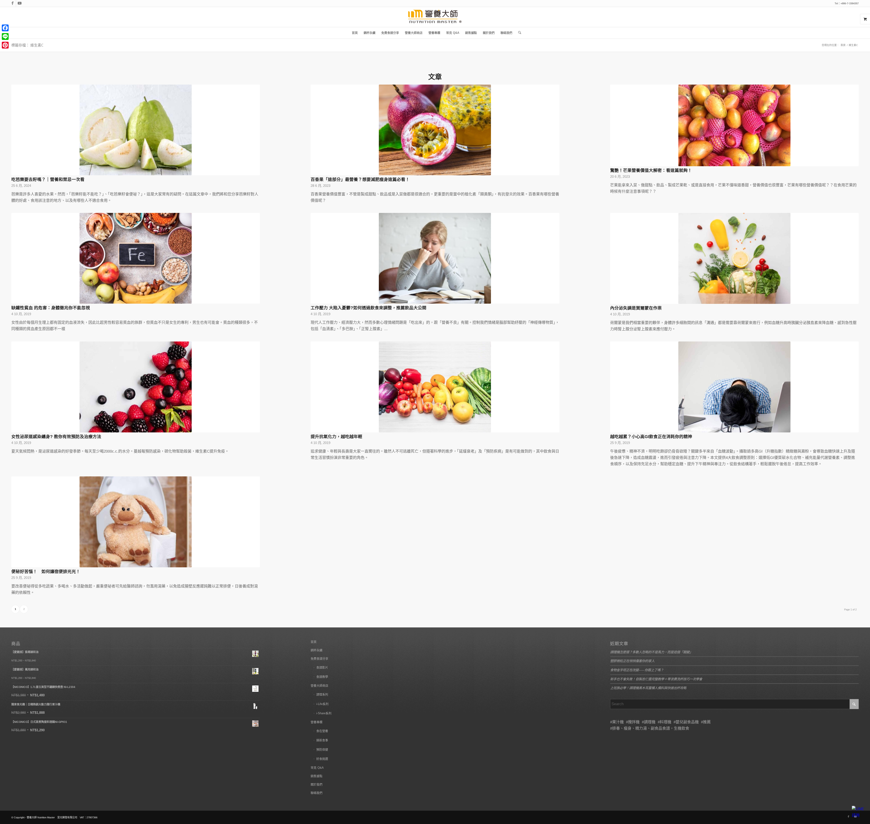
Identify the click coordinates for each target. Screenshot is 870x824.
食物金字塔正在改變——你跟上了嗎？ (637, 670)
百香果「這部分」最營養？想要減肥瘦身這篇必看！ (360, 179)
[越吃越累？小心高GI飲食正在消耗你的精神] (734, 386)
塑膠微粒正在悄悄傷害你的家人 (632, 661)
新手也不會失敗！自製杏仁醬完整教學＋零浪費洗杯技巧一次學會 (656, 679)
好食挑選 (322, 759)
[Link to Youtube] (19, 3)
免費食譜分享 (319, 658)
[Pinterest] (5, 45)
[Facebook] (5, 28)
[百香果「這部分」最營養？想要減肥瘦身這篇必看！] (435, 130)
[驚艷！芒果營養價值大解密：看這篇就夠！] (734, 125)
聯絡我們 (316, 793)
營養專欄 (316, 722)
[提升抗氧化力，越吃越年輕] (435, 386)
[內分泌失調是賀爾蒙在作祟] (734, 258)
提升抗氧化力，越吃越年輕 (336, 436)
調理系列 (322, 694)
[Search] (518, 33)
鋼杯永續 (316, 650)
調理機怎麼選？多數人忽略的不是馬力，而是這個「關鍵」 (651, 652)
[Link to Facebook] (12, 3)
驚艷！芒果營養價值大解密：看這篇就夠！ (651, 170)
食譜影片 (322, 667)
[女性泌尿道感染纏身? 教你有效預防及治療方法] (135, 386)
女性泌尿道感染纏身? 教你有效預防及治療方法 (56, 436)
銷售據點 (316, 776)
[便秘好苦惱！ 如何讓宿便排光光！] (135, 521)
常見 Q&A (317, 767)
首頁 (314, 642)
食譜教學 (322, 676)
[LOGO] (435, 17)
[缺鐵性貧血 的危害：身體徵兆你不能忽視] (135, 258)
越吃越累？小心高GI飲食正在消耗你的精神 (651, 436)
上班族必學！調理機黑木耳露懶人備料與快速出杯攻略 (648, 688)
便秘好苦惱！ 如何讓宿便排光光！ (45, 571)
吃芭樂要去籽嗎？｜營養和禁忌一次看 (48, 179)
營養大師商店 (319, 685)
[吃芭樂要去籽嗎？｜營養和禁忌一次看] (135, 130)
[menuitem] (355, 33)
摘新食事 (322, 740)
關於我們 (316, 784)
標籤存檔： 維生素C (27, 45)
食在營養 (322, 731)
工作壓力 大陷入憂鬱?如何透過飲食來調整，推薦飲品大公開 (368, 307)
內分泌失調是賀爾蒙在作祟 (636, 308)
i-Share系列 (323, 713)
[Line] (5, 36)
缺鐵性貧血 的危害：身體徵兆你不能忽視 (50, 307)
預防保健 (322, 749)
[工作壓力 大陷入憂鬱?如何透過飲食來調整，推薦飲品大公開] (435, 258)
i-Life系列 (322, 704)
